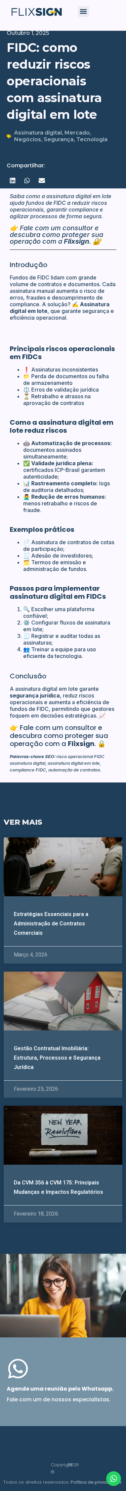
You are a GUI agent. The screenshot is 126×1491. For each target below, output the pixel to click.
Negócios (27, 139)
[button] (83, 11)
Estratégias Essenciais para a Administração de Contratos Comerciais (51, 923)
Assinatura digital (38, 133)
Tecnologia (92, 139)
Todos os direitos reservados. (63, 1482)
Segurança (59, 139)
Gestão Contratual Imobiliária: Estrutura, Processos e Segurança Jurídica (57, 1057)
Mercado (77, 133)
